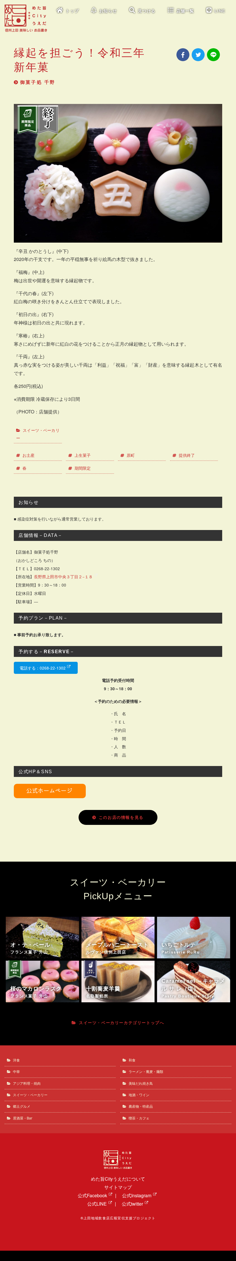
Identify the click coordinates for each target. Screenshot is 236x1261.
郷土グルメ (21, 1106)
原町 (131, 455)
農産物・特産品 (141, 1106)
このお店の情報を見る (121, 817)
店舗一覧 (185, 11)
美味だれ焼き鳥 (141, 1083)
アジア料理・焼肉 (27, 1083)
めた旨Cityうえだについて (118, 1178)
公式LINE (97, 1203)
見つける (147, 11)
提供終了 (187, 455)
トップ (72, 11)
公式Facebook (92, 1195)
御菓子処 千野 (37, 82)
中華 (16, 1071)
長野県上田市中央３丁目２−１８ (63, 576)
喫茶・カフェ (139, 1117)
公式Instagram (136, 1195)
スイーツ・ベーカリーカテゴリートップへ (121, 1022)
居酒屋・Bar (22, 1117)
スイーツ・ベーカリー (38, 434)
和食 (132, 1059)
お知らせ (108, 11)
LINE (219, 11)
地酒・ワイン (139, 1094)
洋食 (16, 1059)
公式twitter (132, 1203)
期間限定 (83, 468)
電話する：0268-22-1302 (43, 668)
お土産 (28, 455)
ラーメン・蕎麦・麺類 (146, 1071)
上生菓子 (83, 455)
